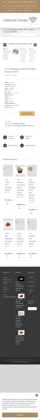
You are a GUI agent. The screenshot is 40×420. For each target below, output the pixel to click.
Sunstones (22, 123)
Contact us (32, 286)
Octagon (18, 126)
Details (10, 200)
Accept (20, 415)
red (33, 126)
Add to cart (27, 113)
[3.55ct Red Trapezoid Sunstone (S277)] (8, 224)
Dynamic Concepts (23, 362)
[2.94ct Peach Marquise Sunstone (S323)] (20, 224)
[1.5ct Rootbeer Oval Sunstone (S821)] (32, 224)
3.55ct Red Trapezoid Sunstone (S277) (8, 239)
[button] (37, 395)
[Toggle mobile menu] (36, 24)
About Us (31, 282)
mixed (14, 126)
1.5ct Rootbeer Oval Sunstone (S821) (32, 239)
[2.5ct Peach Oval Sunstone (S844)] (8, 171)
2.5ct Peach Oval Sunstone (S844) (8, 185)
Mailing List (31, 291)
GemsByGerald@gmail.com (29, 1)
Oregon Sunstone (27, 126)
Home (31, 277)
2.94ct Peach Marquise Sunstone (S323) (20, 239)
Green (9, 126)
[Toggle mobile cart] (31, 24)
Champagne (14, 123)
